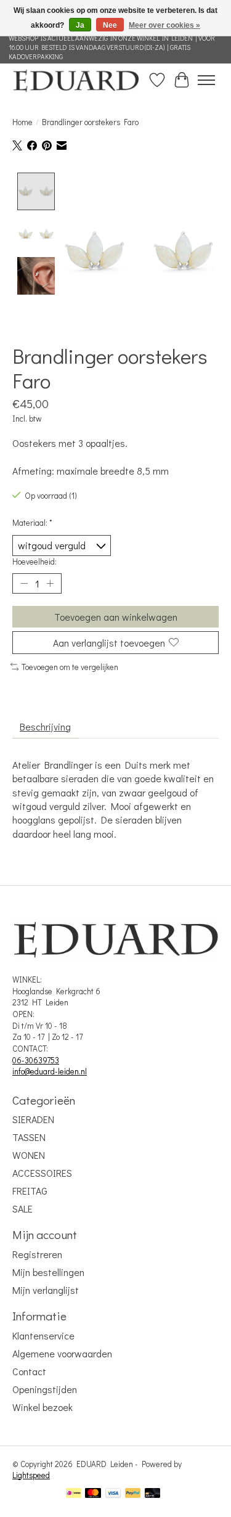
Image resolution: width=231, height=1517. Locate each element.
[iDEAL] (73, 1494)
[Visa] (113, 1494)
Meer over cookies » (164, 25)
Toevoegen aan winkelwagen (115, 616)
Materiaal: (32, 522)
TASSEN (29, 1137)
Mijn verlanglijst (45, 1289)
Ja (80, 25)
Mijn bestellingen (48, 1272)
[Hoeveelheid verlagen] (24, 583)
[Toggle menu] (206, 80)
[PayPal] (133, 1494)
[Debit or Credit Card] (153, 1494)
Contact (29, 1371)
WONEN (28, 1154)
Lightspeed (31, 1475)
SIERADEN (33, 1119)
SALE (22, 1208)
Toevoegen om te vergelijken (70, 667)
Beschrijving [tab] (45, 726)
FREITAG (29, 1190)
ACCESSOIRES (42, 1172)
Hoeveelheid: (34, 561)
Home (22, 122)
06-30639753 (35, 1060)
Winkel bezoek (42, 1406)
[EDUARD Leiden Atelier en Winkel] (75, 79)
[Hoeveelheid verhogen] (50, 583)
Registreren (37, 1254)
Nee (110, 25)
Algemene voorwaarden (62, 1353)
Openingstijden (44, 1389)
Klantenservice (43, 1335)
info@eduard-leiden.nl (49, 1071)
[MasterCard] (93, 1494)
